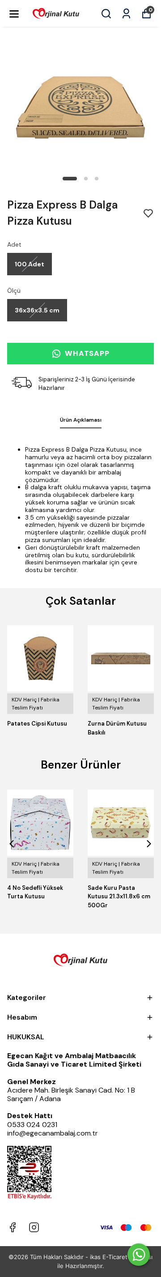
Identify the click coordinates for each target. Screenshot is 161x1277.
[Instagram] (34, 1227)
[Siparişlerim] (126, 13)
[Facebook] (12, 1227)
